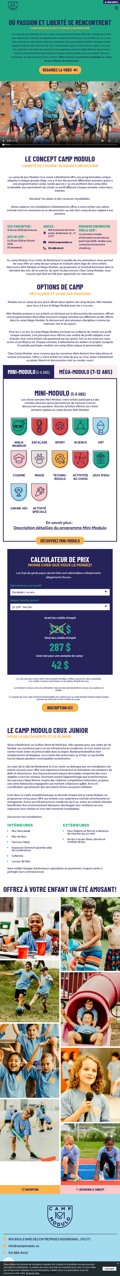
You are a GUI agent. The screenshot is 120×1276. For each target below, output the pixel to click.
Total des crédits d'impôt (60, 637)
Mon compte (112, 2)
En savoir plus (32, 1273)
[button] (116, 8)
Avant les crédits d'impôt (60, 617)
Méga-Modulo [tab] (85, 371)
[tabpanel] (60, 460)
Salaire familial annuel (24, 600)
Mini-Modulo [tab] (28, 371)
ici (89, 247)
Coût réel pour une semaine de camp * (60, 655)
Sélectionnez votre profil (25, 585)
